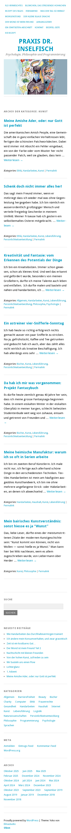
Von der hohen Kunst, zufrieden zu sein (27, 657)
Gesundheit (10, 706)
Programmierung (29, 720)
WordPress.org (12, 750)
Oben (7, 827)
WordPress (32, 820)
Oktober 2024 (11, 780)
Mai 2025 (41, 771)
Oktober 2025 (11, 771)
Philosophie (39, 304)
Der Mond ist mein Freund (19, 22)
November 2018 (12, 799)
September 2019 (53, 790)
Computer (20, 701)
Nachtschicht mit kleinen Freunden (25, 653)
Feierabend (32, 11)
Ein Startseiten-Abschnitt (18, 27)
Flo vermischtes (14, 5)
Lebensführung (53, 236)
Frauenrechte (46, 701)
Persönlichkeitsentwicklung (18, 239)
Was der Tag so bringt (52, 11)
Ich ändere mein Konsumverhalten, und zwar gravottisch (37, 638)
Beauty (42, 697)
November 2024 (51, 775)
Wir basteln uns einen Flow (21, 662)
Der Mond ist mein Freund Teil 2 (24, 648)
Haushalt (36, 502)
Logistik (38, 711)
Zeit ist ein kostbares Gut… (21, 643)
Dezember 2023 (42, 785)
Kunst (41, 170)
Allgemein (22, 300)
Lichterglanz (13, 666)
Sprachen (9, 725)
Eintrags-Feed (26, 746)
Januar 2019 (27, 794)
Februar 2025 (11, 775)
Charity (7, 701)
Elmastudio (10, 824)
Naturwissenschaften (15, 715)
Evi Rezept (10, 33)
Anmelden (9, 746)
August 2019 (10, 794)
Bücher (20, 364)
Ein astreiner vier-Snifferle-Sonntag (34, 323)
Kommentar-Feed (46, 746)
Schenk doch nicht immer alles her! (33, 186)
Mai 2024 (54, 780)
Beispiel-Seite (53, 27)
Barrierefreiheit (26, 697)
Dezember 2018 (46, 794)
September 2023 (32, 790)
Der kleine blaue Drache (36, 16)
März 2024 (24, 785)
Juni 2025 (27, 771)
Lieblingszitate (44, 22)
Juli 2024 (27, 780)
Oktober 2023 (11, 790)
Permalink (51, 170)
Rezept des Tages (14, 11)
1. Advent (12, 671)
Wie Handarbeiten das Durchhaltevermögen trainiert (35, 634)
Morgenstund (13, 16)
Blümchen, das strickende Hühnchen (45, 5)
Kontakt (39, 27)
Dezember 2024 (30, 775)
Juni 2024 (40, 780)
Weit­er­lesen (13, 160)
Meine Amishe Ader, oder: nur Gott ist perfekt (31, 676)
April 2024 (9, 785)
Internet (55, 706)
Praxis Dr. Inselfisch (35, 45)
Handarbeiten (30, 170)
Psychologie (52, 304)
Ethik (19, 170)
